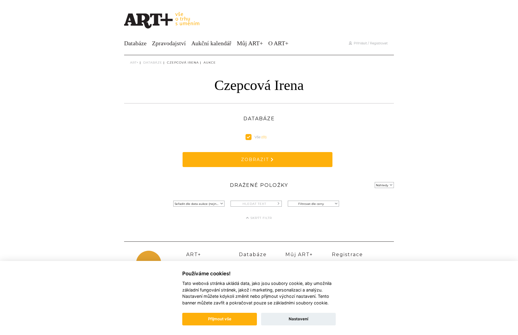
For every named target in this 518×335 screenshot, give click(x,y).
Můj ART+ (250, 43)
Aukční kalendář (211, 43)
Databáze (135, 43)
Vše (260, 137)
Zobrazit (256, 159)
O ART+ (278, 43)
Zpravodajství (169, 43)
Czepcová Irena (183, 62)
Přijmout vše (219, 318)
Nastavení (298, 318)
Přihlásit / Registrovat (370, 43)
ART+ (134, 62)
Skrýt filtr (260, 218)
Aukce (210, 62)
